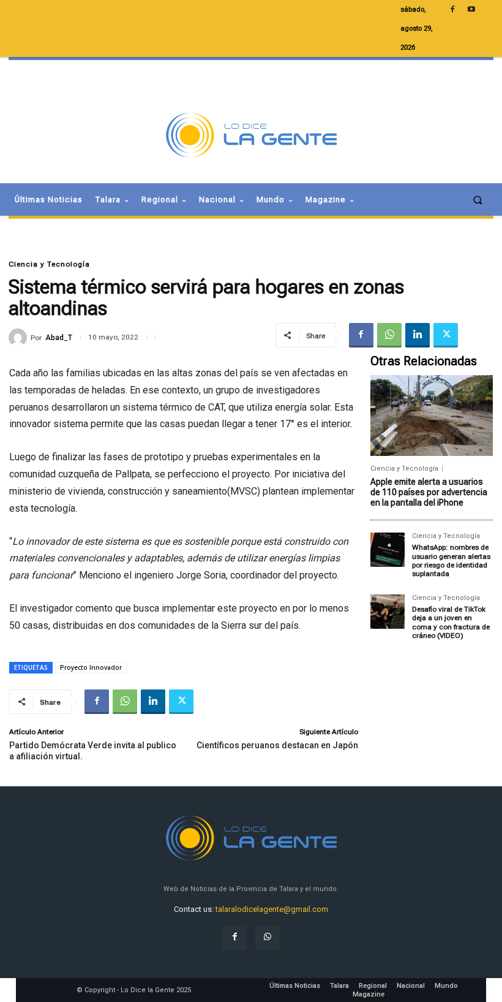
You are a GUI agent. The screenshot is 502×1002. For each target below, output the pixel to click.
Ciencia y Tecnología (49, 264)
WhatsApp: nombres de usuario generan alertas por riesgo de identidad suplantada (451, 560)
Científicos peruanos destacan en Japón (277, 745)
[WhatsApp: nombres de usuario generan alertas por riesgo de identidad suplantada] (387, 550)
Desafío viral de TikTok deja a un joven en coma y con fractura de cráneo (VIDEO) (451, 622)
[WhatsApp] (389, 335)
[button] (477, 199)
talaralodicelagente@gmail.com (271, 909)
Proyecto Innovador (91, 667)
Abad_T (58, 337)
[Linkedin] (417, 335)
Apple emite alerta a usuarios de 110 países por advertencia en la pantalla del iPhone (428, 492)
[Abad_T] (20, 337)
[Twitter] (445, 335)
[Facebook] (361, 335)
